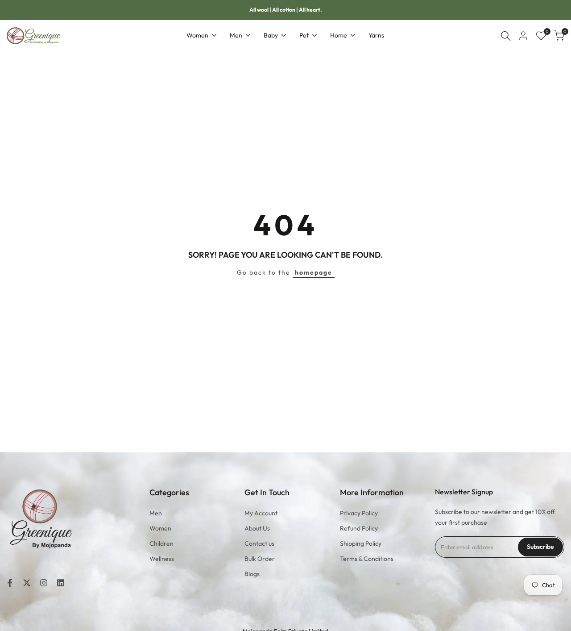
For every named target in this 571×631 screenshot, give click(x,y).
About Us (257, 528)
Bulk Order (259, 559)
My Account (260, 513)
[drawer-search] (506, 36)
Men (155, 513)
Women (160, 528)
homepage (313, 272)
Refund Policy (359, 528)
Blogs (252, 574)
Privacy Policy (359, 513)
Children (161, 543)
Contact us (259, 543)
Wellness (161, 559)
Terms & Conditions (366, 559)
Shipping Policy (360, 543)
